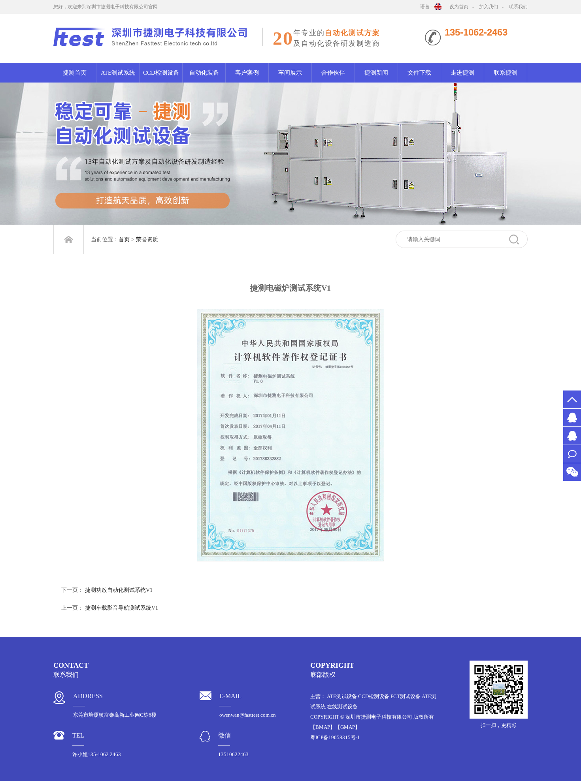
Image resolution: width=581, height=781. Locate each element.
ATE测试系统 (118, 72)
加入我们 (488, 6)
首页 (124, 239)
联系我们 (518, 6)
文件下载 (419, 72)
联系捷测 (505, 72)
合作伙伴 (333, 72)
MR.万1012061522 (572, 436)
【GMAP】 (347, 727)
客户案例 (247, 72)
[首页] (68, 239)
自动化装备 (204, 72)
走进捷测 (462, 72)
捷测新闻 (376, 72)
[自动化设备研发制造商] (290, 154)
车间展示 (290, 72)
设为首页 (458, 6)
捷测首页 (75, 72)
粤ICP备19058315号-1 (335, 737)
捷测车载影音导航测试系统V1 (121, 608)
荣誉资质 (147, 239)
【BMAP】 (322, 727)
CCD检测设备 (161, 72)
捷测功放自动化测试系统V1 (119, 590)
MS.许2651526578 (572, 417)
